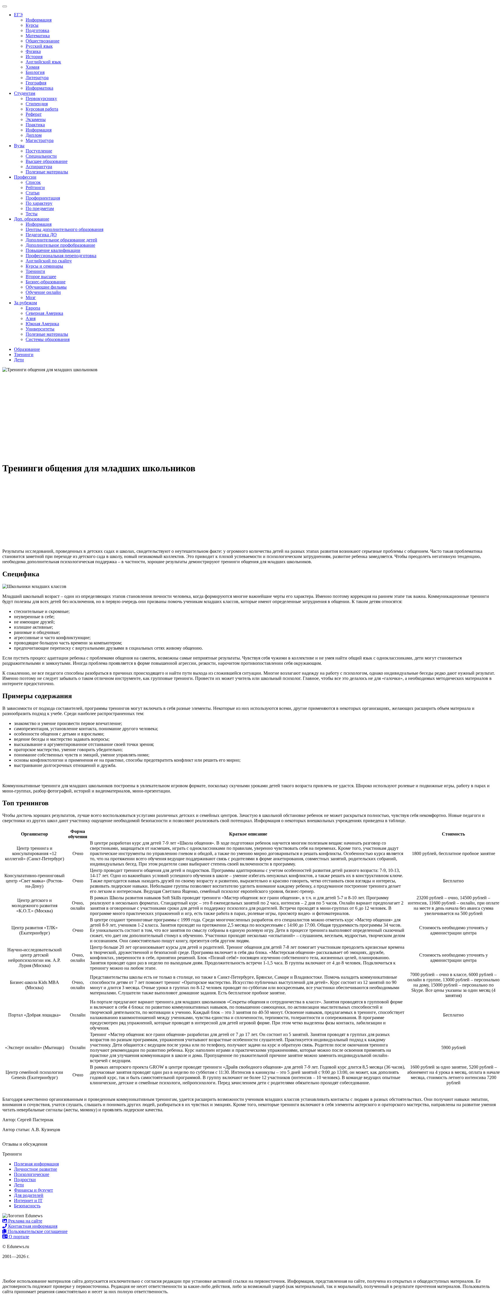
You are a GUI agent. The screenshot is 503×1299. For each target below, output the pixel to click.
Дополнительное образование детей (61, 239)
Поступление (39, 150)
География (36, 82)
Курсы (32, 25)
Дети (19, 1184)
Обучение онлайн (43, 292)
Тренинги (35, 271)
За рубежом (25, 302)
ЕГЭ (18, 14)
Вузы (19, 145)
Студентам (24, 93)
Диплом (34, 135)
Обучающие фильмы (46, 287)
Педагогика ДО (41, 234)
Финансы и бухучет (33, 1190)
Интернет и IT (28, 1200)
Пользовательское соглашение (37, 1231)
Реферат (34, 114)
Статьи (33, 192)
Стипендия (37, 103)
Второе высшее (41, 276)
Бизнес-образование (45, 281)
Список (33, 182)
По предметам (40, 208)
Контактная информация (32, 1226)
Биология (35, 72)
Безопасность (27, 1205)
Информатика (39, 88)
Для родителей (28, 1195)
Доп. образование (31, 218)
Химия (32, 67)
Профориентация (43, 198)
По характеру (39, 203)
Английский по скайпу (49, 260)
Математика (38, 35)
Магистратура (40, 140)
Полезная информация (36, 1163)
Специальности (41, 156)
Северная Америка (44, 313)
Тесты (32, 213)
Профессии (25, 177)
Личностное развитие (35, 1169)
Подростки (25, 1179)
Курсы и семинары (44, 266)
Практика (35, 124)
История (34, 56)
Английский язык (43, 61)
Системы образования (48, 339)
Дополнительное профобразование (60, 245)
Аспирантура (39, 166)
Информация (39, 19)
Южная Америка (42, 323)
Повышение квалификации (53, 250)
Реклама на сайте (24, 1220)
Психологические (31, 1174)
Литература (37, 77)
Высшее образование (47, 161)
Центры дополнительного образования (64, 229)
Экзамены (36, 119)
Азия (31, 318)
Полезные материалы (47, 171)
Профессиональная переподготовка (61, 255)
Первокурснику (41, 98)
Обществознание (42, 40)
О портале (18, 1236)
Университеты (40, 328)
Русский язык (39, 46)
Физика (33, 51)
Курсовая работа (42, 108)
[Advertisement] (251, 416)
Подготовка (37, 30)
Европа (33, 307)
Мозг (31, 297)
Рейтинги (35, 187)
